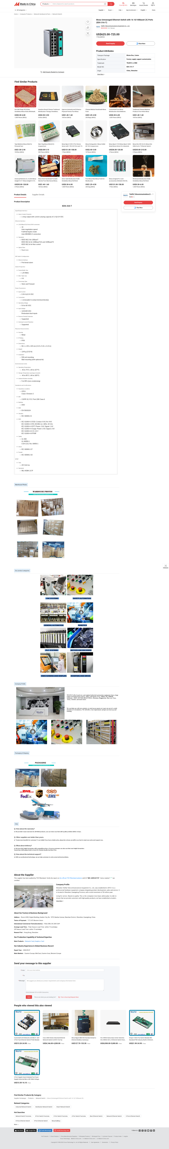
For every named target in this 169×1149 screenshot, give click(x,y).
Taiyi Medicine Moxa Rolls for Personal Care (23, 145)
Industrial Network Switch (23, 1107)
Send (28, 997)
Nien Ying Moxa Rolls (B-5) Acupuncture (46, 145)
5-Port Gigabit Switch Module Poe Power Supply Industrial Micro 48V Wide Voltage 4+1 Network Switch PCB (26, 1079)
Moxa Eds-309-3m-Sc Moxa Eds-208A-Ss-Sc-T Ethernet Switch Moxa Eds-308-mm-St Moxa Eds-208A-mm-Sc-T (142, 145)
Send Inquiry (110, 43)
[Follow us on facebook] (140, 1130)
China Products (54, 1136)
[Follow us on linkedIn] (154, 1130)
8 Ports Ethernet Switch (23, 1121)
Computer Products (26, 14)
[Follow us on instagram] (145, 1130)
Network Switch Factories (23, 1116)
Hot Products (44, 1136)
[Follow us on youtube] (148, 1130)
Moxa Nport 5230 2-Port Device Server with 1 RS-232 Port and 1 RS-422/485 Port (72, 145)
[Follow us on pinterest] (151, 1130)
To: (24, 975)
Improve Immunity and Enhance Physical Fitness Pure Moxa (71, 110)
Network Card (29, 941)
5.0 (131, 197)
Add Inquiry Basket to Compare (53, 72)
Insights (126, 1136)
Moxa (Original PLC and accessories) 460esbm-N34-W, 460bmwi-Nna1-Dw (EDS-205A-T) (119, 180)
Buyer (110, 10)
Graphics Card (39, 941)
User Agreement (95, 1142)
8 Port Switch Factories (42, 1116)
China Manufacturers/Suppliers (69, 1136)
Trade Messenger (45, 1130)
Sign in (153, 5)
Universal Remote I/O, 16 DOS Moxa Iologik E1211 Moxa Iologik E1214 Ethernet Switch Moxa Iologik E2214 (25, 180)
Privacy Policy (114, 1142)
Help (120, 10)
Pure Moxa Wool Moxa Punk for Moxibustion (95, 180)
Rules (153, 10)
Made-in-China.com (76, 1138)
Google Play (31, 1130)
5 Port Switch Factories (60, 1116)
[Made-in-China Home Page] (24, 4)
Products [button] (45, 4)
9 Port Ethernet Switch (41, 1121)
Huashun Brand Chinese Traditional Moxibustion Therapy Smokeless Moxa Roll (49, 110)
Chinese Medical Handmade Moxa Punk (95, 110)
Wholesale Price (96, 1136)
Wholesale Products (84, 1136)
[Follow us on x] (143, 1130)
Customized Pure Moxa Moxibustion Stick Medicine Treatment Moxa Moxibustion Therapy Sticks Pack (118, 110)
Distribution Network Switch (43, 1107)
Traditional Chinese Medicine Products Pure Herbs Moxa (141, 110)
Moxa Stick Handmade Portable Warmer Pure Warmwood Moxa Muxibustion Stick (47, 180)
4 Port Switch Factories (79, 1116)
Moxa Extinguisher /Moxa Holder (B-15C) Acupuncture (95, 145)
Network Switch (57, 14)
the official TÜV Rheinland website (71, 878)
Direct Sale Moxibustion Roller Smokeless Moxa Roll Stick (71, 180)
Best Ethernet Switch (96, 1116)
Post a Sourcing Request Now (68, 997)
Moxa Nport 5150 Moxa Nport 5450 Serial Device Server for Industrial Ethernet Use (120, 145)
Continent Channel (107, 1136)
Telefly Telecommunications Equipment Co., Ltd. (115, 26)
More (16, 1124)
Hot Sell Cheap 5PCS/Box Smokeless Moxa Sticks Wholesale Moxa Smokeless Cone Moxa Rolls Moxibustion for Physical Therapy (25, 110)
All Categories (21, 10)
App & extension (131, 10)
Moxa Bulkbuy (56, 1121)
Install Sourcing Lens (63, 1130)
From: (23, 970)
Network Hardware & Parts (42, 14)
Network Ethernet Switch (114, 1116)
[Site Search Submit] (111, 4)
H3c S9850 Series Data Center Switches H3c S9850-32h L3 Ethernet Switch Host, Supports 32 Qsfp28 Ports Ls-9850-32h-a (112, 1040)
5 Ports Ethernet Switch (133, 1116)
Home (16, 14)
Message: (22, 981)
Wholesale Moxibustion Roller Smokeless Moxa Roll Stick (141, 180)
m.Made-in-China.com (89, 1138)
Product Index (118, 1136)
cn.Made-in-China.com (103, 1138)
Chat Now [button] (142, 44)
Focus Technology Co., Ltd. (71, 1142)
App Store (19, 1130)
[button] (105, 4)
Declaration (105, 1142)
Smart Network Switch (63, 1107)
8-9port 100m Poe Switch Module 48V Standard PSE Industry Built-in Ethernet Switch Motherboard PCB (141, 1040)
